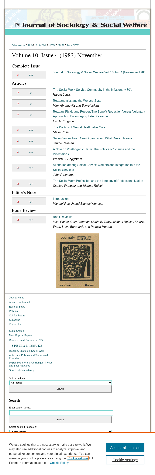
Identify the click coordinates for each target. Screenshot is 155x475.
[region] (77, 453)
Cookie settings (77, 458)
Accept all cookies (125, 448)
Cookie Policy (59, 462)
